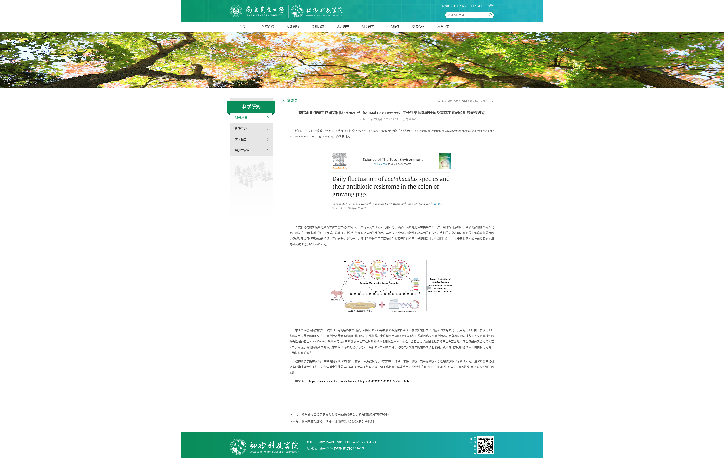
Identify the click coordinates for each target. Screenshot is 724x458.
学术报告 (241, 139)
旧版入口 (476, 6)
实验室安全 (242, 150)
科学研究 (368, 26)
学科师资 (318, 26)
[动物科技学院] (286, 12)
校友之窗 (443, 26)
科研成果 (241, 117)
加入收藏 (461, 6)
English (490, 5)
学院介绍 (268, 26)
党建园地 (293, 26)
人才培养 (343, 26)
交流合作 (418, 26)
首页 (243, 26)
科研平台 (241, 128)
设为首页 (447, 6)
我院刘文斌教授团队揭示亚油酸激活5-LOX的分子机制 (337, 421)
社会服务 (393, 26)
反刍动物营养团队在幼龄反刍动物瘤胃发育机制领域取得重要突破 (345, 414)
